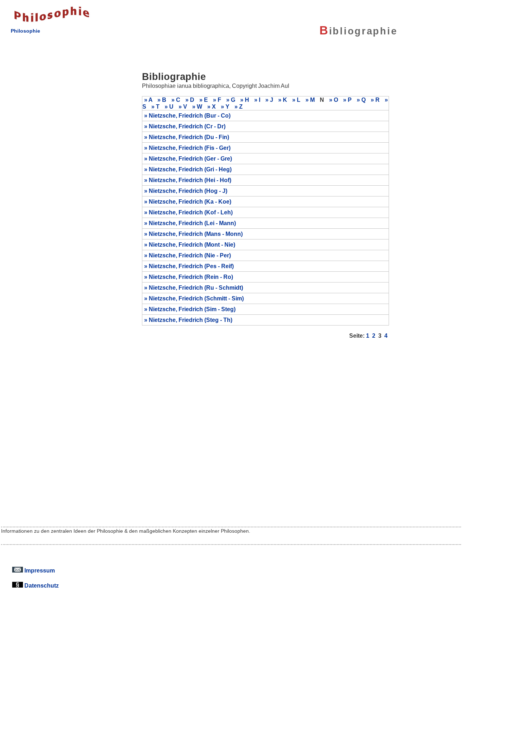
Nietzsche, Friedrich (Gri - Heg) (190, 169)
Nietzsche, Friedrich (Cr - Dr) (187, 126)
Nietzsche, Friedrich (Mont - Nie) (192, 244)
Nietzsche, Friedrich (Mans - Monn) (196, 234)
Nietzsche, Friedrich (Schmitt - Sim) (196, 298)
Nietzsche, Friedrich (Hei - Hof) (190, 180)
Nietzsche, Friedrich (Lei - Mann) (192, 223)
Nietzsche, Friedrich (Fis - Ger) (190, 147)
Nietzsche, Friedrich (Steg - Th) (190, 320)
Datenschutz (41, 585)
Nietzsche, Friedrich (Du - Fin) (189, 137)
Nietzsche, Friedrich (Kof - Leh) (191, 212)
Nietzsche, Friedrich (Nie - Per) (190, 255)
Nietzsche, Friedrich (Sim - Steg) (192, 309)
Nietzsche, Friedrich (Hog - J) (188, 190)
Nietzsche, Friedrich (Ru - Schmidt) (196, 287)
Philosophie (25, 31)
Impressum (39, 570)
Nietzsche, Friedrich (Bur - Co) (190, 115)
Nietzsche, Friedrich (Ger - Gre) (190, 158)
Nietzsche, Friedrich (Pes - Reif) (191, 266)
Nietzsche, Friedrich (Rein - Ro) (191, 277)
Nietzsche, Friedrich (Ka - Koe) (190, 201)
